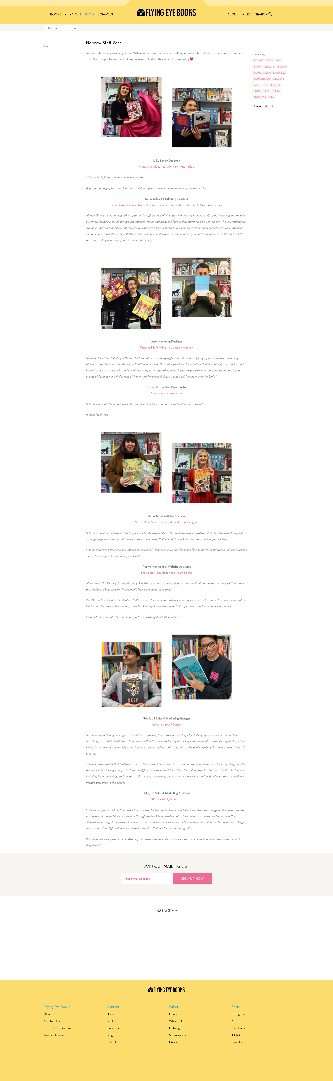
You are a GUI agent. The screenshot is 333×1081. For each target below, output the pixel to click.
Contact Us (52, 1021)
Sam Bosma (185, 573)
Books (55, 14)
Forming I (146, 347)
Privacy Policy (53, 1035)
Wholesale (176, 1021)
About (232, 14)
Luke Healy (175, 393)
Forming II (161, 347)
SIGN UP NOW (192, 878)
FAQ (266, 84)
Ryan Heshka (186, 167)
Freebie (275, 84)
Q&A (271, 97)
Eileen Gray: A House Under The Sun (133, 205)
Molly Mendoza (172, 799)
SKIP (154, 799)
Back (47, 46)
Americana (157, 393)
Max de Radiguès (187, 522)
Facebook (238, 1028)
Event (257, 84)
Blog (89, 14)
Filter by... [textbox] (52, 28)
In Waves (158, 724)
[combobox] (61, 28)
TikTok (236, 1035)
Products (259, 97)
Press (276, 91)
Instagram (238, 1014)
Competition (261, 78)
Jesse (152, 358)
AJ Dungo (174, 724)
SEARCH (261, 14)
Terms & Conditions (57, 1028)
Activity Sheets (263, 60)
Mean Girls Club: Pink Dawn (156, 167)
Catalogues (177, 1028)
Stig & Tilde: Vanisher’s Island (153, 522)
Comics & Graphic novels (269, 72)
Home (257, 91)
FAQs (173, 1042)
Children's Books (275, 66)
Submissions (177, 1035)
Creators (73, 14)
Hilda (246, 14)
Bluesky (237, 1042)
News (266, 91)
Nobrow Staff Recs (104, 43)
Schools (105, 14)
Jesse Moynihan (183, 347)
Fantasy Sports (155, 573)
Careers (174, 1014)
